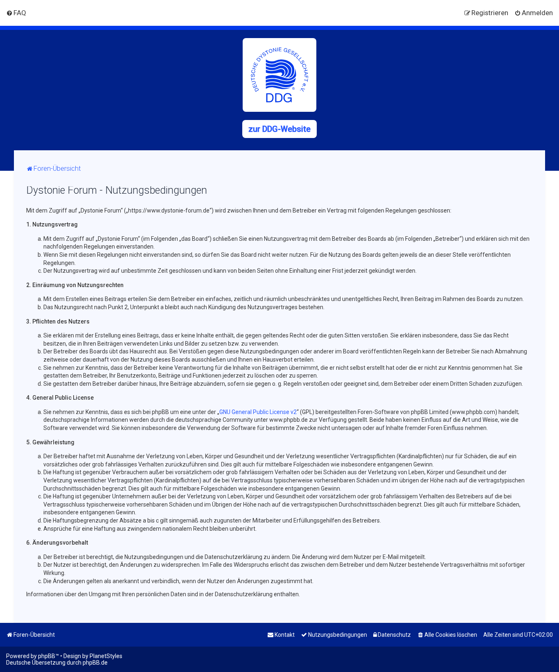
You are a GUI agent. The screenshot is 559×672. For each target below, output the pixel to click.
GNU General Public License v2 (258, 412)
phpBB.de (95, 662)
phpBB (46, 656)
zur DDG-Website (279, 129)
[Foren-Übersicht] (279, 75)
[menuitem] (16, 12)
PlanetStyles (106, 656)
